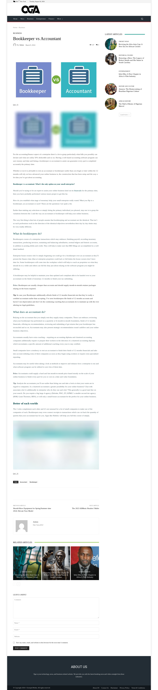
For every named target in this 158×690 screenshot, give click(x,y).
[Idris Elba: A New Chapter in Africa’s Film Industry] (85, 563)
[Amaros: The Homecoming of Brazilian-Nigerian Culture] (111, 89)
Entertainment (84, 572)
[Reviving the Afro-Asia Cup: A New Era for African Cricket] (27, 563)
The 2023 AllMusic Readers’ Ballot (85, 508)
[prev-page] (14, 584)
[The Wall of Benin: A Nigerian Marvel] (111, 104)
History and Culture (126, 86)
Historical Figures (56, 569)
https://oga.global (38, 525)
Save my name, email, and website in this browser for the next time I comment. (42, 643)
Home (15, 27)
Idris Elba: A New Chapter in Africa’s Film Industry (85, 576)
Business (22, 27)
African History (125, 101)
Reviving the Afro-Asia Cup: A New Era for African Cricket (27, 576)
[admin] (15, 44)
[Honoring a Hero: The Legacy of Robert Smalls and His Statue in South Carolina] (56, 563)
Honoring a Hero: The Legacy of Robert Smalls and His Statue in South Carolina (56, 575)
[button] (142, 19)
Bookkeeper (33, 482)
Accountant (23, 482)
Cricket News (27, 572)
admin (21, 45)
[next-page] (18, 584)
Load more (124, 115)
